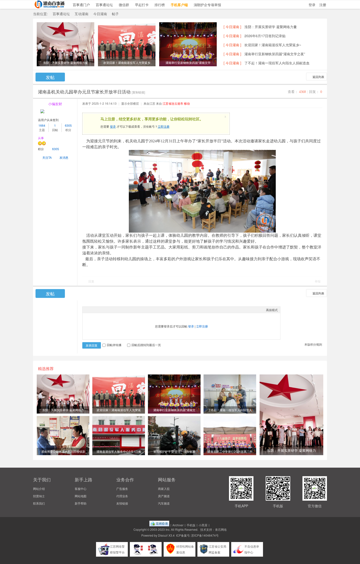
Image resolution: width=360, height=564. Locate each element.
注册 (322, 4)
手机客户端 (179, 4)
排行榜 (160, 4)
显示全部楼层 (130, 103)
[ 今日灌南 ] (232, 26)
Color (91, 309)
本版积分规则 (313, 344)
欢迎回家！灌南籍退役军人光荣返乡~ (272, 44)
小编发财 (55, 103)
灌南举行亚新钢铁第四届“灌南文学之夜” (274, 53)
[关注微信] (354, 494)
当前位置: (40, 13)
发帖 (50, 77)
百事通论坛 (104, 4)
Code (115, 309)
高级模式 (272, 310)
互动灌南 (81, 13)
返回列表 (318, 77)
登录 (312, 4)
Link (103, 309)
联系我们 (39, 503)
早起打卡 (142, 4)
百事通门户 (81, 4)
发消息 (64, 157)
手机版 (191, 525)
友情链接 (122, 503)
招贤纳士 (39, 496)
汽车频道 (164, 503)
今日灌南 (100, 13)
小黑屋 (203, 525)
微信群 (124, 4)
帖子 (115, 13)
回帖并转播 (114, 345)
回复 (91, 281)
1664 (41, 125)
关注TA (47, 157)
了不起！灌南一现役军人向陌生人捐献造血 (277, 62)
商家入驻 (164, 488)
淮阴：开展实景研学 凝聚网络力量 (270, 26)
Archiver (177, 525)
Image (97, 309)
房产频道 (164, 496)
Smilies (121, 309)
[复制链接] (138, 92)
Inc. (168, 529)
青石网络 (221, 529)
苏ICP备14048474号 (205, 535)
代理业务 (122, 496)
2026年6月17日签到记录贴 (265, 35)
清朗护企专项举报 (207, 4)
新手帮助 (80, 503)
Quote (109, 309)
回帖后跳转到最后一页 (146, 345)
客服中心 (80, 488)
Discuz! (163, 535)
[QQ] (159, 525)
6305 (68, 125)
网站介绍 (39, 488)
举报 (318, 281)
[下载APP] (354, 508)
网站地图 (80, 496)
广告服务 (122, 488)
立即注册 (163, 126)
